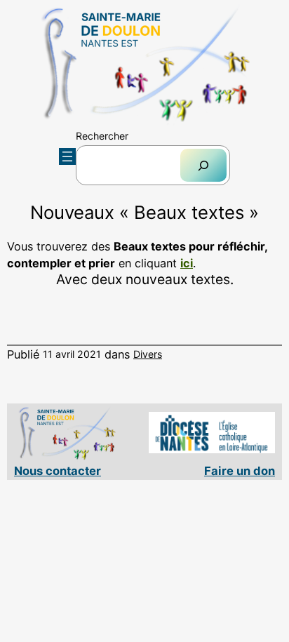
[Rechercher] (203, 165)
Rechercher (102, 136)
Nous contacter (57, 471)
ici (186, 263)
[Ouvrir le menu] (67, 156)
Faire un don (239, 471)
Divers (147, 354)
